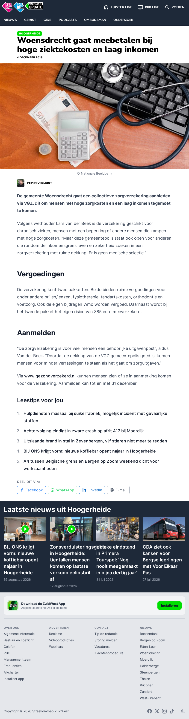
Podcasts (68, 20)
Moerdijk (146, 659)
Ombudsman (95, 20)
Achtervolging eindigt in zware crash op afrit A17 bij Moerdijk (84, 430)
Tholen (145, 679)
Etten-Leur (148, 646)
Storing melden (105, 640)
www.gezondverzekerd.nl (49, 376)
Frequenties (12, 666)
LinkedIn (95, 490)
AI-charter (11, 672)
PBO (7, 653)
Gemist (30, 20)
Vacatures (101, 646)
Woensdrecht (150, 653)
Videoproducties (61, 640)
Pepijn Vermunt (39, 183)
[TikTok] (171, 711)
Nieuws (10, 20)
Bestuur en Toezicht (19, 640)
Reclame (55, 634)
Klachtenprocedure (108, 653)
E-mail (121, 490)
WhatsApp (65, 490)
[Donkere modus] (183, 711)
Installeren (169, 605)
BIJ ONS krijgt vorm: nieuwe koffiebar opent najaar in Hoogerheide (90, 451)
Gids (47, 20)
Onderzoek (123, 20)
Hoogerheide (29, 33)
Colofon (9, 646)
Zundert (146, 692)
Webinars (56, 646)
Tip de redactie (106, 634)
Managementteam (17, 659)
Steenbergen (149, 672)
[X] (157, 711)
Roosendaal (148, 634)
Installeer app (14, 679)
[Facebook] (149, 711)
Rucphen (146, 685)
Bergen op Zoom (152, 640)
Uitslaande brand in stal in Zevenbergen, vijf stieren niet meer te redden (95, 441)
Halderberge (149, 666)
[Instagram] (164, 711)
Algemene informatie (19, 634)
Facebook (34, 490)
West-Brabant (150, 698)
